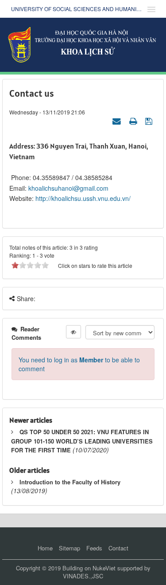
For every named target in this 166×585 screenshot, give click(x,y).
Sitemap (69, 548)
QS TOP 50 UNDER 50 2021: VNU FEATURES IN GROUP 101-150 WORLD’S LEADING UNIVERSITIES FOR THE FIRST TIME (82, 441)
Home (45, 548)
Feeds (94, 548)
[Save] (149, 120)
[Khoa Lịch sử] (83, 43)
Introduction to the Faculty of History (69, 482)
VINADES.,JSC (83, 576)
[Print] (134, 120)
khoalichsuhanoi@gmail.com (68, 188)
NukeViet (104, 568)
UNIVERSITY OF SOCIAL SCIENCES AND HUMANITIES (76, 8)
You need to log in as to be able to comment (79, 364)
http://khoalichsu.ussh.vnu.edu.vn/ (83, 198)
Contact (118, 548)
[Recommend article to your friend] (117, 120)
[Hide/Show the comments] (73, 331)
